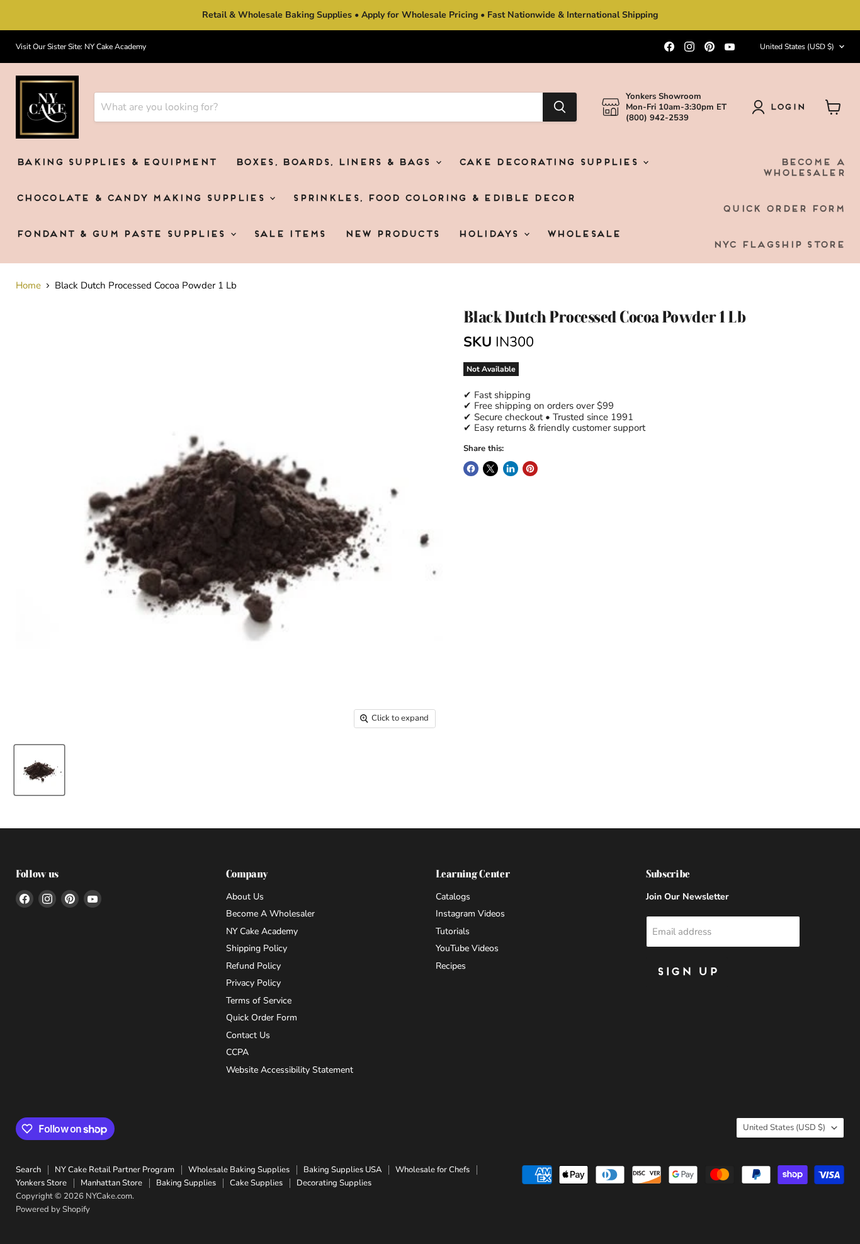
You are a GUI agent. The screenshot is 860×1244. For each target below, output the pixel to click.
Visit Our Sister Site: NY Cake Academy (81, 46)
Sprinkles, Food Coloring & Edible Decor (433, 198)
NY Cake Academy (262, 931)
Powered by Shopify (53, 1209)
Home (28, 285)
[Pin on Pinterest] (530, 468)
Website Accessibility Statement (289, 1070)
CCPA (237, 1052)
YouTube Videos (467, 948)
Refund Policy (253, 966)
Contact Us (248, 1035)
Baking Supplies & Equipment (116, 163)
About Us (245, 897)
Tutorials (453, 931)
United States (797, 47)
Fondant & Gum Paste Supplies (122, 234)
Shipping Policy (256, 948)
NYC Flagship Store (778, 245)
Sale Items (289, 234)
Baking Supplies (186, 1183)
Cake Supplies (256, 1183)
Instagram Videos (470, 914)
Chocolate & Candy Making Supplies (142, 198)
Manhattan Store (111, 1183)
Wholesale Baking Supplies (239, 1169)
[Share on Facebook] (470, 468)
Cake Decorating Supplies (550, 163)
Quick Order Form (783, 209)
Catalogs (453, 897)
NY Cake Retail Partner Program (114, 1169)
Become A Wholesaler (803, 168)
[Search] (560, 107)
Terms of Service (258, 1001)
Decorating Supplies (334, 1183)
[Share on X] (490, 468)
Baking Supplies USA (342, 1169)
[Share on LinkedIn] (510, 468)
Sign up (687, 972)
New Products (391, 234)
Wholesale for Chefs (432, 1169)
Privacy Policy (253, 983)
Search (28, 1169)
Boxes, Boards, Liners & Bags (334, 163)
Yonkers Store (41, 1183)
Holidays (490, 234)
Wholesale (583, 234)
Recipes (451, 966)
